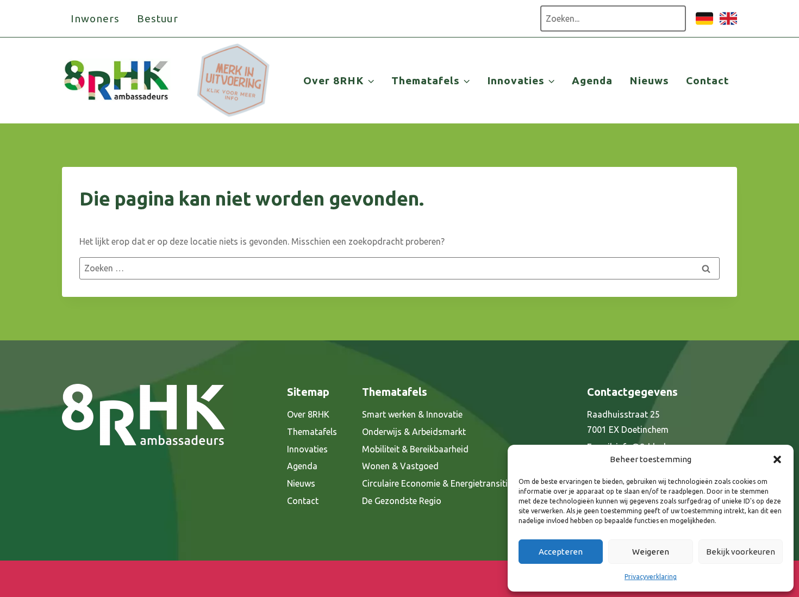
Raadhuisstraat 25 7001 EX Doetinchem (628, 422)
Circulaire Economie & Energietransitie (437, 483)
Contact (707, 80)
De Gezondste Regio (401, 501)
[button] (777, 459)
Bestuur (158, 18)
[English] (728, 24)
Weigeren (650, 551)
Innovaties (307, 449)
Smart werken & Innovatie (412, 414)
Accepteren (561, 551)
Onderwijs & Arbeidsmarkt (414, 432)
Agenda (592, 80)
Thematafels (312, 432)
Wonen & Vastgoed (400, 466)
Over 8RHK (308, 414)
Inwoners (95, 18)
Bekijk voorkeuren (740, 551)
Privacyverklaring (651, 576)
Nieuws (649, 80)
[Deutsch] (704, 24)
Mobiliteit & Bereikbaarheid (415, 449)
